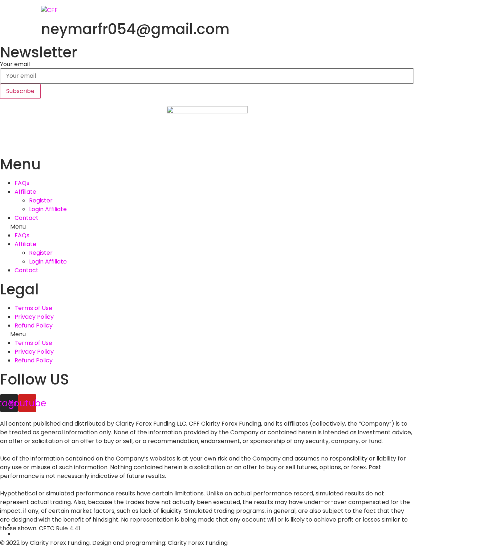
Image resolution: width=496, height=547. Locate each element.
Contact (26, 218)
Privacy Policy (34, 317)
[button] (207, 226)
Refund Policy (34, 325)
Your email (15, 64)
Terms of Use (33, 308)
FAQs (22, 183)
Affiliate (25, 192)
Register (41, 200)
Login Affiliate (48, 209)
